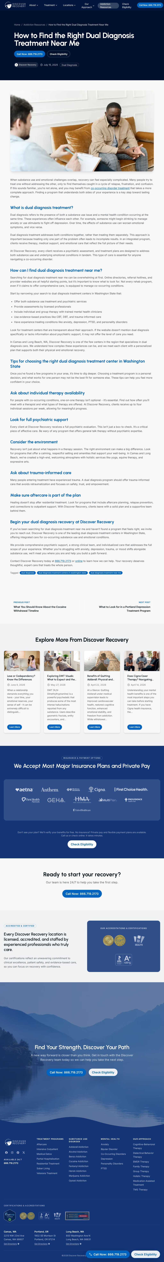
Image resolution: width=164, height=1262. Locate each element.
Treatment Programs (50, 1139)
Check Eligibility (126, 6)
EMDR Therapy (141, 1161)
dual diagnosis (27, 573)
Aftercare (42, 1144)
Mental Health (110, 1139)
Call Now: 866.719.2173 (150, 5)
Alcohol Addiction (78, 1151)
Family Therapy (141, 1166)
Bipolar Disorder (109, 1149)
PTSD (104, 1168)
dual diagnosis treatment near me (106, 573)
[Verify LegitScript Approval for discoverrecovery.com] (10, 1216)
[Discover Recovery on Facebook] (6, 1152)
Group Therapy (141, 1171)
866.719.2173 (63, 561)
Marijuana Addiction (79, 1175)
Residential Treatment (48, 1163)
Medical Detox (44, 1154)
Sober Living (43, 1168)
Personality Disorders (112, 1163)
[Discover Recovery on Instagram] (12, 1152)
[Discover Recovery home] (16, 1142)
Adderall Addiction (78, 1146)
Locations (68, 5)
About (32, 5)
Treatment (49, 5)
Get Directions (10, 1244)
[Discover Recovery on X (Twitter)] (23, 1152)
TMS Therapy (140, 1189)
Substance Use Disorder (78, 1140)
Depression (107, 1158)
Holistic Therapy (141, 1176)
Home (17, 24)
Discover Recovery (77, 1255)
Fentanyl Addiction (78, 1166)
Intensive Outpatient (47, 1149)
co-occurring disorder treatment (110, 188)
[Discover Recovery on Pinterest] (17, 1152)
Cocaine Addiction (78, 1161)
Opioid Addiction (77, 1180)
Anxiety (105, 1144)
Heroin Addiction (77, 1171)
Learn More (15, 728)
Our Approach (87, 6)
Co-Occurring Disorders (113, 1154)
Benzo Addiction (77, 1156)
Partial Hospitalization (48, 1158)
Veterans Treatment (47, 1173)
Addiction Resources (105, 6)
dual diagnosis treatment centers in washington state (62, 573)
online (78, 561)
